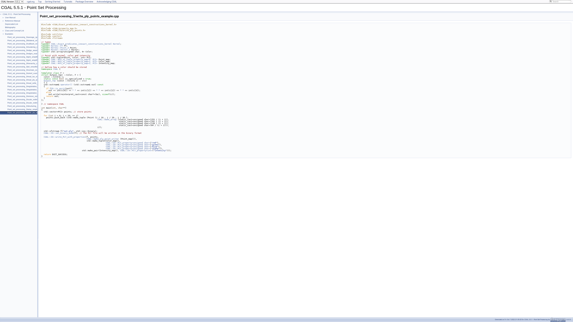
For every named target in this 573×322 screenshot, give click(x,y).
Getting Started (52, 1)
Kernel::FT (57, 46)
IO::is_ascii (58, 88)
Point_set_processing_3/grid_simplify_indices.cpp (27, 60)
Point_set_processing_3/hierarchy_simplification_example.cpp (32, 63)
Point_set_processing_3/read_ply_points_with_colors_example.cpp (35, 80)
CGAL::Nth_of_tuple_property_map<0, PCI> (74, 59)
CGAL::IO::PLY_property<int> (136, 150)
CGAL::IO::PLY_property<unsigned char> (128, 143)
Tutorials (68, 1)
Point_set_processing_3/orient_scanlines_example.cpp (30, 73)
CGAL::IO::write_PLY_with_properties (65, 137)
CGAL (55, 69)
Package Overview (84, 1)
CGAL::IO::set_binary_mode (59, 133)
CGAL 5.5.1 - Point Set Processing (16, 14)
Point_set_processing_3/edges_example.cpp (25, 54)
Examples (9, 34)
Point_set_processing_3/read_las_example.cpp (26, 77)
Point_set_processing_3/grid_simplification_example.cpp (30, 57)
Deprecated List (11, 24)
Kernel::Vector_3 (60, 50)
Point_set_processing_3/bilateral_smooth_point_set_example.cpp (34, 41)
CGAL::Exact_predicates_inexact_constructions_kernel (81, 44)
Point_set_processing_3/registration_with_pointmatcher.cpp (31, 93)
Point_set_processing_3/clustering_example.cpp (27, 47)
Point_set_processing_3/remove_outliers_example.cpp (29, 96)
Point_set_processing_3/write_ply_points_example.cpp (29, 113)
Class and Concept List (14, 31)
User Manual (10, 18)
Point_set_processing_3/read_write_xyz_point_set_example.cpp (33, 83)
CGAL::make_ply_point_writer (103, 139)
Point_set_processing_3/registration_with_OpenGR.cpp (30, 86)
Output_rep (50, 81)
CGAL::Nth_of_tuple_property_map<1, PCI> (74, 61)
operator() (67, 84)
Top (40, 1)
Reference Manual (12, 21)
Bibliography (10, 27)
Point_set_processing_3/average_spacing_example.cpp (30, 37)
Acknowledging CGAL (107, 1)
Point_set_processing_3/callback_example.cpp (26, 44)
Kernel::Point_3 (60, 48)
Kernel (116, 44)
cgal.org (30, 1)
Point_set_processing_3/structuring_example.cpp (27, 106)
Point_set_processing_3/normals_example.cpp (26, 70)
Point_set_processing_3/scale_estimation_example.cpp (30, 103)
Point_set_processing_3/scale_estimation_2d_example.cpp (31, 100)
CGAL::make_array (107, 119)
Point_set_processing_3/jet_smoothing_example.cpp (29, 67)
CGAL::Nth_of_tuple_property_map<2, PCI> (74, 63)
